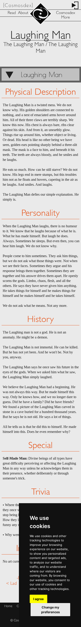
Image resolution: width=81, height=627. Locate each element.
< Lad (11, 584)
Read (12, 13)
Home (8, 606)
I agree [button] (38, 599)
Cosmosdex (65, 13)
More (65, 17)
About (23, 13)
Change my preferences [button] (50, 609)
